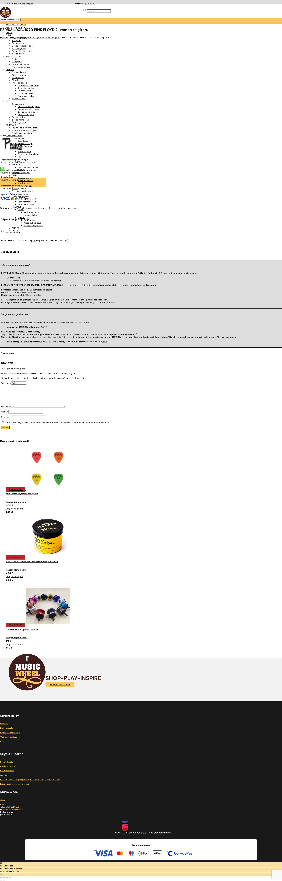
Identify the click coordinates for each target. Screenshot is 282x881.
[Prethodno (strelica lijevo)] (1, 880)
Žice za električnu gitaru (29, 109)
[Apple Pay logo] (157, 853)
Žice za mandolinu (20, 119)
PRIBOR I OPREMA (14, 135)
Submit (5, 427)
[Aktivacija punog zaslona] (4, 877)
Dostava (4, 723)
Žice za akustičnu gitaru (29, 106)
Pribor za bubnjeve (26, 220)
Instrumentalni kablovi (28, 167)
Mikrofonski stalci (26, 186)
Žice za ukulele (19, 117)
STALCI (15, 175)
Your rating (6, 383)
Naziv (4, 411)
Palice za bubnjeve (32, 222)
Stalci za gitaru (24, 151)
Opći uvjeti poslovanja (10, 737)
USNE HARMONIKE (20, 196)
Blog (2, 741)
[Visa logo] (103, 853)
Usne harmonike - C (27, 199)
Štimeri (15, 188)
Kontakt (3, 804)
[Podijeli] (7, 877)
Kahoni (21, 209)
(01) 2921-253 (88, 3)
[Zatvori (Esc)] (10, 877)
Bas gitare (16, 40)
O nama (3, 800)
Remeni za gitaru (25, 146)
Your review (7, 406)
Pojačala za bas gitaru (22, 133)
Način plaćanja (6, 728)
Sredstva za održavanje (23, 191)
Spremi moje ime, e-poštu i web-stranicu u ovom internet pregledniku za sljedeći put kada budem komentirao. (57, 422)
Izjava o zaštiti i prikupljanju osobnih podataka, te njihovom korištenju (30, 779)
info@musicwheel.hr (23, 3)
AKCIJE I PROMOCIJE (15, 27)
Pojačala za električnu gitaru (25, 127)
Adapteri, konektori (21, 172)
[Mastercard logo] (120, 853)
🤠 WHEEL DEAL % (15, 30)
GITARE (9, 35)
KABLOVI (16, 164)
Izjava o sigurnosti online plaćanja (14, 784)
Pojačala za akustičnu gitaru (25, 130)
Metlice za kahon (31, 212)
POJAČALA (11, 125)
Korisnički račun (7, 762)
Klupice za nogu (25, 143)
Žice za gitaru (18, 104)
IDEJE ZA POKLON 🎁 (16, 24)
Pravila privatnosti (8, 766)
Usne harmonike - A (27, 201)
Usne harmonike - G (27, 204)
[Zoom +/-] (1, 877)
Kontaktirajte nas (60, 685)
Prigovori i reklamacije (10, 732)
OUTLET (15, 228)
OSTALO (10, 193)
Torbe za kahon (31, 215)
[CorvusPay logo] (179, 853)
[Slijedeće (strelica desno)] (4, 880)
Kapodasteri (23, 141)
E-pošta (6, 417)
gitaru (34, 240)
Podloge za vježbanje (33, 225)
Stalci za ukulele (25, 180)
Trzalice (21, 156)
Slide (20, 149)
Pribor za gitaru (19, 138)
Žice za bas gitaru (26, 114)
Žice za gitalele (19, 122)
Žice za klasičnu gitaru (28, 112)
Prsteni (15, 230)
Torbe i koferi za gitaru (28, 154)
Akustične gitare (19, 38)
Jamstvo (4, 775)
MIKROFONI (17, 162)
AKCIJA (9, 32)
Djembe (21, 217)
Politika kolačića (7, 770)
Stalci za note (24, 183)
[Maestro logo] (131, 853)
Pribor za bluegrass (21, 159)
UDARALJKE (17, 207)
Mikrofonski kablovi (27, 170)
